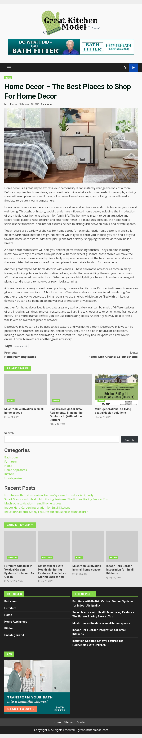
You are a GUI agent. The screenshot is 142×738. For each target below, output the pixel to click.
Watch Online (133, 67)
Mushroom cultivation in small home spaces (25, 389)
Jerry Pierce (10, 104)
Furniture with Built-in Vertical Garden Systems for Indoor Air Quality (49, 495)
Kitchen (9, 474)
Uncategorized (13, 478)
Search (9, 433)
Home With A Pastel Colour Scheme (113, 355)
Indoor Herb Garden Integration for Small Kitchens (37, 507)
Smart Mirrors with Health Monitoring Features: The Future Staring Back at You (56, 499)
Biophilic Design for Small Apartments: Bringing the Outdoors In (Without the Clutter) (71, 389)
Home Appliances (15, 470)
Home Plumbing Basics (20, 355)
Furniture (10, 461)
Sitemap (69, 722)
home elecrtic (21, 346)
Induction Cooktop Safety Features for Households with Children (46, 512)
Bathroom (11, 457)
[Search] (125, 67)
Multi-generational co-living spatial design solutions (116, 389)
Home (8, 78)
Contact (82, 722)
